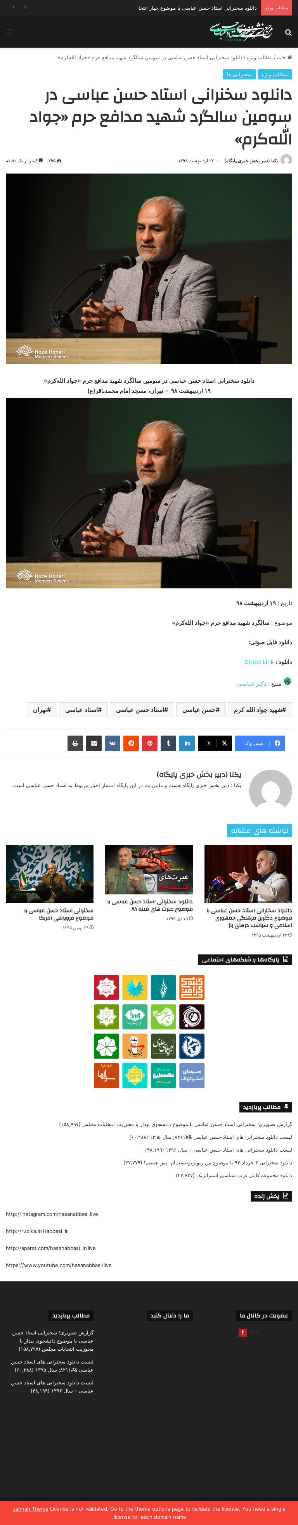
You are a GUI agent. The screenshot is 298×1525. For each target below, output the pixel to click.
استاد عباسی (81, 710)
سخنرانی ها (239, 74)
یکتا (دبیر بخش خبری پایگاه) (251, 160)
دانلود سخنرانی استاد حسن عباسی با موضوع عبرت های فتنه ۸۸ (150, 905)
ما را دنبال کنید (170, 1315)
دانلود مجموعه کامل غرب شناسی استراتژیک (244, 1175)
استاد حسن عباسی (140, 710)
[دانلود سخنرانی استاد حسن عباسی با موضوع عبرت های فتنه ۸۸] (149, 869)
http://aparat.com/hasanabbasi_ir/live (51, 1248)
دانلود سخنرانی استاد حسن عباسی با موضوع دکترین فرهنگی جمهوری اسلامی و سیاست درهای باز (249, 918)
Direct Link (259, 661)
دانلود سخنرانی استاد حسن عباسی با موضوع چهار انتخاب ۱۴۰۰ (189, 8)
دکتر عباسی (252, 683)
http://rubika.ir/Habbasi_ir (37, 1231)
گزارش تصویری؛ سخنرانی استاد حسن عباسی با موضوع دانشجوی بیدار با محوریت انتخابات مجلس (187, 1124)
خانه (282, 57)
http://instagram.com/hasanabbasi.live (52, 1214)
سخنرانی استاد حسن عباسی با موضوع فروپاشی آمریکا (59, 914)
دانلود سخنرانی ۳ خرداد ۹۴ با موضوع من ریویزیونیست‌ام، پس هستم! (218, 1162)
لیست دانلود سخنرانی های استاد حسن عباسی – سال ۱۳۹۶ (229, 1150)
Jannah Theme (31, 1509)
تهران (40, 710)
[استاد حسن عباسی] (241, 31)
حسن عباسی (199, 710)
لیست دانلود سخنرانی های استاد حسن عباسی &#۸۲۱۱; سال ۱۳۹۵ (221, 1137)
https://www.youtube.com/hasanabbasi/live (59, 1265)
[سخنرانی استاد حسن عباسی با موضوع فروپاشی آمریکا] (50, 874)
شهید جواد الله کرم (258, 710)
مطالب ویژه (260, 57)
